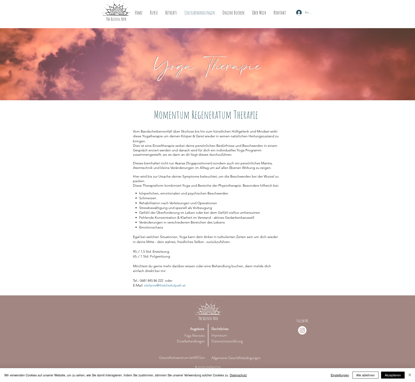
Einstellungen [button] (340, 375)
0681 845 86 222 (151, 280)
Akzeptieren (393, 375)
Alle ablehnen (365, 375)
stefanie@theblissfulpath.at (164, 285)
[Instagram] (302, 330)
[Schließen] (409, 375)
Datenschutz (238, 375)
